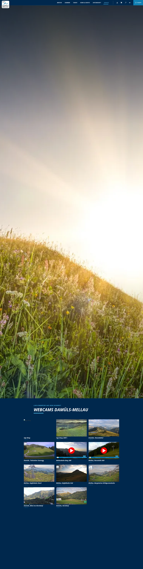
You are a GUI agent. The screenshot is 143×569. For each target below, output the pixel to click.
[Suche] (125, 2)
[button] (117, 2)
